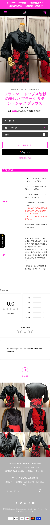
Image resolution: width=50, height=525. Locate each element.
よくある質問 (15, 467)
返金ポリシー (40, 471)
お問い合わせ (37, 464)
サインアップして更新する (25, 477)
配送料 (14, 111)
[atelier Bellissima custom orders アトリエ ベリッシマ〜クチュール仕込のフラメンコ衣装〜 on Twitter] (21, 503)
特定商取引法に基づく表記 (14, 471)
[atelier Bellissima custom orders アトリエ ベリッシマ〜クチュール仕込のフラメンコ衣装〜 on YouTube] (33, 503)
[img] (10, 309)
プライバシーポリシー (31, 467)
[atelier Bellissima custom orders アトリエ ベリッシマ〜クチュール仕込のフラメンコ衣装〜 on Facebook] (17, 503)
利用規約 (30, 471)
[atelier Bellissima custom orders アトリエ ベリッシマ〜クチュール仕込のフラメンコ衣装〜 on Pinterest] (25, 503)
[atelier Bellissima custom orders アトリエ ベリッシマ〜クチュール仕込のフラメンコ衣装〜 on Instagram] (29, 503)
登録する (40, 490)
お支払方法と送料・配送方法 (19, 464)
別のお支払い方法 (25, 158)
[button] (36, 298)
